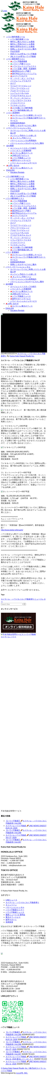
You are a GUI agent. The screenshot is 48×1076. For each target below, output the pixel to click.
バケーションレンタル (15, 907)
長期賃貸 (9, 922)
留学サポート (11, 920)
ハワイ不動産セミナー (15, 910)
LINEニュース (11, 900)
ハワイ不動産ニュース (15, 912)
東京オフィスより (13, 917)
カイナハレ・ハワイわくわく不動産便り (17, 599)
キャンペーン (11, 905)
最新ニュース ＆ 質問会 (15, 915)
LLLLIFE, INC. (22, 1073)
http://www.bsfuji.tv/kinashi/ (12, 530)
